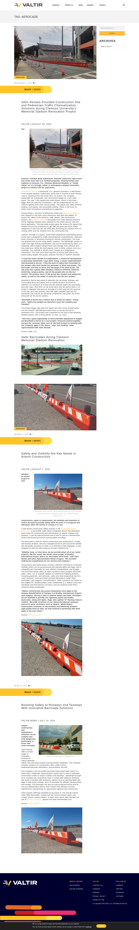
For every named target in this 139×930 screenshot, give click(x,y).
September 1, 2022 (24, 83)
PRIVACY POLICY (99, 896)
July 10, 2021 (21, 686)
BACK (28, 89)
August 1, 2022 (22, 434)
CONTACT (102, 5)
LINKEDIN (119, 885)
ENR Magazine (34, 615)
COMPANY (55, 5)
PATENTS (96, 892)
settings (88, 927)
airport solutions (34, 799)
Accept (101, 926)
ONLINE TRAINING (76, 889)
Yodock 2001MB (39, 220)
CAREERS (90, 5)
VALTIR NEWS (75, 885)
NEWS (81, 5)
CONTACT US (98, 885)
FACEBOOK (120, 892)
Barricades (20, 77)
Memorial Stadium (71, 213)
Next (76, 360)
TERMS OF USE (98, 900)
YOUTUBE (119, 896)
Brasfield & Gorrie (29, 191)
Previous (26, 360)
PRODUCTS (69, 5)
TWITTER (119, 889)
